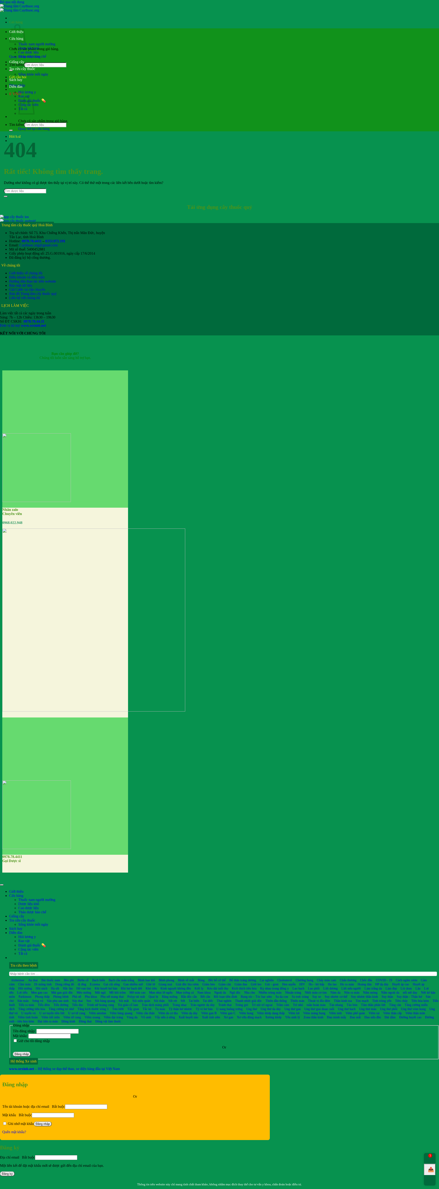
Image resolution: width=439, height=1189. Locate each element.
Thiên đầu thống (276, 1001)
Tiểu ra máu (26, 1005)
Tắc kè (147, 1009)
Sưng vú (37, 1001)
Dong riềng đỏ (64, 984)
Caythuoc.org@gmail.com (38, 245)
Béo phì (69, 980)
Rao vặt (23, 941)
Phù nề (76, 996)
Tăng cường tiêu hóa (31, 1009)
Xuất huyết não (188, 1017)
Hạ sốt (55, 988)
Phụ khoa (91, 996)
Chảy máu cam (326, 980)
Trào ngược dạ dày (202, 1005)
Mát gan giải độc (62, 992)
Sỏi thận (159, 1001)
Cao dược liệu (28, 52)
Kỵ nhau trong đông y (274, 988)
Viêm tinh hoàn (28, 1017)
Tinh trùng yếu (381, 1001)
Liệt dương (330, 988)
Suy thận (387, 996)
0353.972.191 (55, 241)
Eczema (95, 984)
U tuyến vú (28, 1013)
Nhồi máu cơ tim (316, 992)
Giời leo (256, 984)
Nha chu (249, 992)
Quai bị (153, 996)
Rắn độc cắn (189, 996)
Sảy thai (77, 1001)
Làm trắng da (373, 988)
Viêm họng (246, 1013)
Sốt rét (172, 1001)
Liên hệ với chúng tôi (24, 298)
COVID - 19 (384, 980)
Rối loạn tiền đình (225, 996)
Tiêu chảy (401, 1001)
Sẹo (88, 1001)
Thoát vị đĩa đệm (319, 1001)
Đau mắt (355, 1017)
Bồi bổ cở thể (217, 980)
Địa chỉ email (17, 1157)
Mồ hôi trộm (117, 992)
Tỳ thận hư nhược (180, 1009)
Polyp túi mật (136, 996)
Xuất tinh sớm (211, 1017)
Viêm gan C (228, 1013)
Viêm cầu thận (145, 1013)
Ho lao (332, 984)
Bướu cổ (83, 980)
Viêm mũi (335, 1013)
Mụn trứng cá (185, 992)
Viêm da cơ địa (168, 1013)
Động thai (85, 1021)
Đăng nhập (22, 1054)
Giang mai (165, 984)
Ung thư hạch (347, 1009)
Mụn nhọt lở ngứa (160, 992)
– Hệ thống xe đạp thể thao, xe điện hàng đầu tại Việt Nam (64, 1069)
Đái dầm (390, 1017)
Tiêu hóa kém (420, 1001)
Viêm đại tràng (113, 1017)
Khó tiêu (151, 988)
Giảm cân (225, 984)
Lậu (417, 988)
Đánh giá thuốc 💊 (32, 945)
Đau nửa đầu (372, 1017)
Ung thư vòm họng (413, 1009)
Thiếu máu (297, 1001)
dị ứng (82, 984)
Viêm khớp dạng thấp (271, 1013)
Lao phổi (314, 988)
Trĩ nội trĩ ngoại (262, 1005)
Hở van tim (83, 988)
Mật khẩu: (20, 1036)
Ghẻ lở (150, 984)
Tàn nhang (336, 1005)
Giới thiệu (16, 891)
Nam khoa (204, 992)
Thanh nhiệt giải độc (248, 1001)
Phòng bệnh (61, 996)
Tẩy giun (133, 1009)
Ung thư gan (292, 1009)
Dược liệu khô (28, 48)
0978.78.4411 (32, 241)
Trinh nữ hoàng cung (100, 1005)
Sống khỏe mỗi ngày (33, 74)
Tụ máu (160, 1009)
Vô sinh (146, 1017)
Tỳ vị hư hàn (204, 1009)
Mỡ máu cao (137, 992)
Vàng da (132, 1017)
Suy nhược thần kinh (364, 996)
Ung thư (251, 1009)
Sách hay (15, 80)
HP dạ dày (381, 984)
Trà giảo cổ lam (128, 1005)
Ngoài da (220, 992)
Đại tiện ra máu (48, 1021)
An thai (33, 980)
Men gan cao (39, 992)
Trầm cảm (282, 1005)
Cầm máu (24, 984)
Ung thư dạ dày (271, 1009)
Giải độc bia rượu (187, 984)
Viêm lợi (294, 1013)
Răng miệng (169, 996)
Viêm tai (374, 1013)
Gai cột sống (112, 984)
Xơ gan (228, 1017)
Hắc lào (68, 988)
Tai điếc (208, 1001)
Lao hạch (298, 988)
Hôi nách (41, 988)
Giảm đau (241, 984)
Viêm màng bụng (314, 1013)
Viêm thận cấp (392, 1013)
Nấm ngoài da (390, 992)
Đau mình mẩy (336, 1017)
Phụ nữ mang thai (112, 996)
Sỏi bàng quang (105, 1001)
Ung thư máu (367, 1009)
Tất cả (22, 953)
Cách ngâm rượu (406, 980)
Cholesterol (284, 980)
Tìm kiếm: (16, 125)
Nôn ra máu (351, 992)
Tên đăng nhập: (24, 1031)
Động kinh (68, 1021)
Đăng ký (7, 1174)
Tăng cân (395, 1005)
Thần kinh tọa (343, 1001)
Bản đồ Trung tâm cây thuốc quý (33, 294)
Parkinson (25, 996)
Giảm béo (208, 984)
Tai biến (194, 1001)
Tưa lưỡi (118, 1009)
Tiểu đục (77, 1005)
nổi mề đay (410, 992)
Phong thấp (42, 996)
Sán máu (23, 1001)
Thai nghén (224, 1001)
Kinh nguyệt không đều (176, 988)
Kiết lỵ (199, 988)
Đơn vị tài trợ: (23, 325)
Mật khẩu (17, 1115)
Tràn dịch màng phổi (155, 1005)
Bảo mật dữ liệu (20, 285)
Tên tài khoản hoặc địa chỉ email (33, 1106)
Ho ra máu (347, 984)
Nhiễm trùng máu (270, 992)
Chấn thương (348, 980)
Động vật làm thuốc (108, 1021)
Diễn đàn (15, 87)
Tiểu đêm (44, 1005)
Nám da (335, 992)
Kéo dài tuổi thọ (217, 988)
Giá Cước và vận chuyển (27, 289)
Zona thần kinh (313, 1017)
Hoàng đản (365, 984)
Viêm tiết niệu (50, 1017)
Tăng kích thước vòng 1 (93, 1009)
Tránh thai (225, 1005)
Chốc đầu (366, 980)
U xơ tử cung (76, 1013)
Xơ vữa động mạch (249, 1017)
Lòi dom (406, 988)
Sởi (183, 1001)
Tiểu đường (61, 1005)
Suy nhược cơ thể (336, 996)
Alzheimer (17, 980)
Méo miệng (84, 992)
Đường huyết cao (410, 1017)
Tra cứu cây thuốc (22, 69)
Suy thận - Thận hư (409, 996)
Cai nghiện (267, 980)
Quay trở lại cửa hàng (34, 129)
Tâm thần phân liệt (373, 1005)
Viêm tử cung (72, 1017)
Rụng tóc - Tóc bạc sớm (256, 996)
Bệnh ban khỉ (146, 980)
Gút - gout (271, 984)
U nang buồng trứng (229, 1009)
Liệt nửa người (351, 988)
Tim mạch (362, 1001)
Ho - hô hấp (316, 984)
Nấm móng (370, 992)
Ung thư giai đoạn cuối (319, 1009)
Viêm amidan (97, 1013)
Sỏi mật (124, 1001)
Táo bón (352, 1005)
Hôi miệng (25, 988)
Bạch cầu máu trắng (121, 980)
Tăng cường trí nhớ (61, 1009)
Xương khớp (273, 1017)
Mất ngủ (100, 992)
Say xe (316, 996)
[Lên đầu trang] (2, 885)
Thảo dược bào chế (32, 56)
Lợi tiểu (22, 992)
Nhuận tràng (293, 992)
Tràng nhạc (179, 1005)
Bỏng (201, 980)
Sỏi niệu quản (141, 1001)
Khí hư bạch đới (131, 988)
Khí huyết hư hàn (106, 988)
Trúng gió (241, 1005)
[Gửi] (11, 130)
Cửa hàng (16, 896)
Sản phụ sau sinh (58, 1001)
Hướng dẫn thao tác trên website (32, 281)
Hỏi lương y (27, 92)
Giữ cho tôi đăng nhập (33, 1041)
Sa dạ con (282, 996)
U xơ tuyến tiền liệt (51, 1013)
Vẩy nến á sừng (165, 1017)
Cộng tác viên (28, 949)
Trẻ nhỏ (298, 1005)
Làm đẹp (391, 988)
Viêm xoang (92, 1017)
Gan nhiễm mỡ (133, 984)
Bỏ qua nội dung (12, 2)
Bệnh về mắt (186, 980)
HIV (302, 984)
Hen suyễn (289, 984)
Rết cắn (205, 996)
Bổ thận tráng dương (242, 980)
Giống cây (16, 62)
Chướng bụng (304, 980)
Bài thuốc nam (50, 980)
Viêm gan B (209, 1013)
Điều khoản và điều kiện (27, 277)
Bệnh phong (166, 980)
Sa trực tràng (300, 996)
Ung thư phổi (388, 1009)
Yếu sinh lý (292, 1017)
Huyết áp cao (400, 984)
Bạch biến (98, 980)
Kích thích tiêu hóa (244, 988)
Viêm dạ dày (189, 1013)
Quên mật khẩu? (14, 1132)
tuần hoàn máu (316, 1005)
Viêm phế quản (355, 1013)
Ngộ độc (235, 992)
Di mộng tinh (43, 984)
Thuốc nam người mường (36, 44)
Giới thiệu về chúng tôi (25, 273)
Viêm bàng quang (121, 1013)
